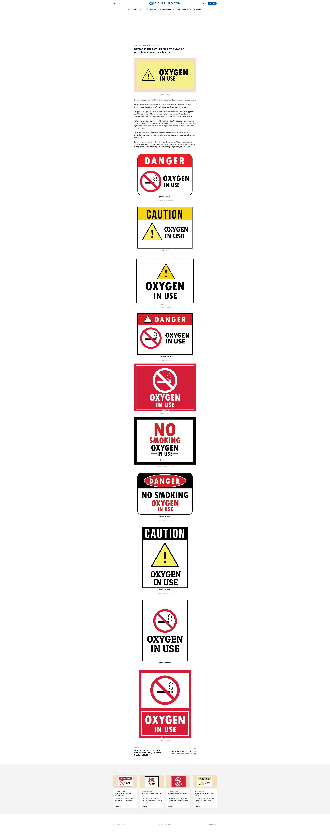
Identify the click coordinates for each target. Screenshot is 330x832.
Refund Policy (198, 9)
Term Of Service (186, 9)
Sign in (204, 3)
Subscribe (212, 3)
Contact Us (176, 9)
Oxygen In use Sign (145, 45)
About (135, 9)
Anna (137, 45)
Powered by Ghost (212, 824)
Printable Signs (151, 9)
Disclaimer (168, 824)
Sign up (161, 824)
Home (129, 9)
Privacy (142, 9)
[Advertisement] (165, 25)
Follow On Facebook (164, 9)
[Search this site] (114, 3)
